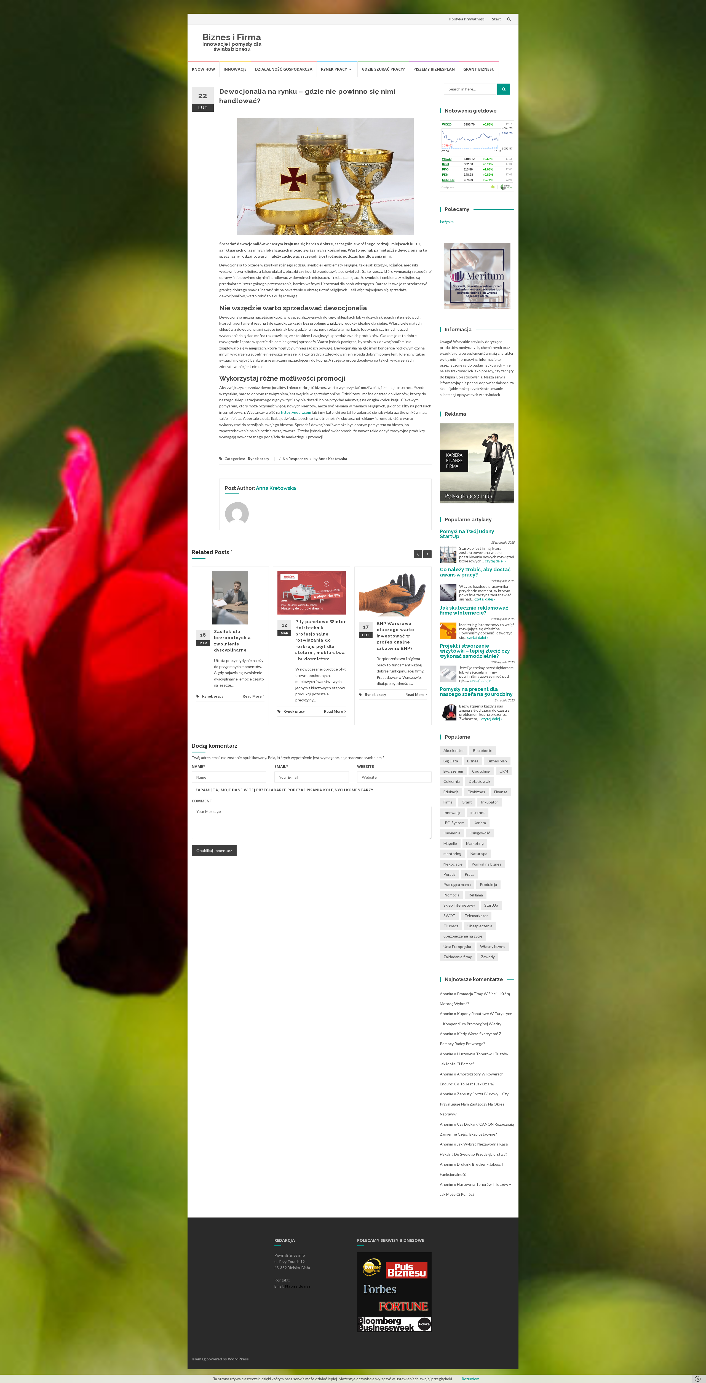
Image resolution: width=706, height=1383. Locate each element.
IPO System (453, 822)
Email (281, 766)
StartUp (491, 905)
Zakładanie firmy (457, 956)
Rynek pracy (334, 69)
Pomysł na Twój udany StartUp (467, 533)
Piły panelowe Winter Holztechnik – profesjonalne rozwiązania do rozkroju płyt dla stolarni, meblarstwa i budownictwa (320, 640)
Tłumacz (450, 925)
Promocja (451, 895)
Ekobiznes (476, 791)
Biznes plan (497, 761)
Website (365, 766)
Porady (449, 874)
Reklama (476, 895)
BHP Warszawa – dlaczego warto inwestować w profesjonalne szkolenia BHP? (396, 636)
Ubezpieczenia (479, 925)
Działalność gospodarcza (283, 69)
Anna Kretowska (333, 458)
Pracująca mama (457, 884)
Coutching (481, 771)
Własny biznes (492, 946)
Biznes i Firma (232, 37)
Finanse (500, 791)
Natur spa (478, 853)
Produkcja (488, 884)
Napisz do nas (298, 1286)
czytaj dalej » (495, 561)
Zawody (488, 956)
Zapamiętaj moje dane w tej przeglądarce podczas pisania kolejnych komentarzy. (284, 789)
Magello (450, 843)
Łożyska (447, 221)
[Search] (503, 89)
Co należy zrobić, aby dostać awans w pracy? (475, 572)
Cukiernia (451, 781)
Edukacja (451, 791)
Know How (203, 69)
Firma (448, 802)
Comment (202, 800)
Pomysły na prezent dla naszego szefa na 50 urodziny (476, 691)
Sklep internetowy (459, 905)
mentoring (452, 853)
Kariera (480, 822)
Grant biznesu (478, 69)
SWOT (449, 915)
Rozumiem (470, 1378)
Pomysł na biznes (486, 864)
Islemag (199, 1359)
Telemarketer (476, 915)
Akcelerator (453, 750)
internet (477, 812)
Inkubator (489, 802)
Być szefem (453, 771)
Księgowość (479, 833)
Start (496, 19)
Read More (252, 696)
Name (198, 766)
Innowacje (235, 69)
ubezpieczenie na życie (462, 936)
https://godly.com (296, 412)
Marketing (475, 843)
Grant (467, 802)
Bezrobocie (482, 750)
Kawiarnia (451, 833)
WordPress (238, 1359)
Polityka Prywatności (467, 19)
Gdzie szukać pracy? (383, 69)
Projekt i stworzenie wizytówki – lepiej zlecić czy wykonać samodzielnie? (475, 651)
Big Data (450, 761)
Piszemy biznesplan (434, 69)
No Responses (295, 458)
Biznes (472, 761)
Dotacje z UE (480, 781)
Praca (469, 874)
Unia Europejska (457, 946)
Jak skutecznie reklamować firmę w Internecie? (474, 610)
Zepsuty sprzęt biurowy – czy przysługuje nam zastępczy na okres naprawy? (474, 1103)
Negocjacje (452, 864)
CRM (503, 771)
